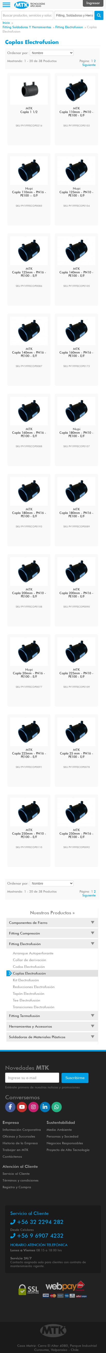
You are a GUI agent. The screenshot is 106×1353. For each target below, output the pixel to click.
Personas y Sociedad (62, 1136)
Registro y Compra (17, 1187)
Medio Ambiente (59, 1129)
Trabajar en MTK (15, 1150)
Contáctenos (12, 1156)
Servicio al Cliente (16, 1173)
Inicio (6, 23)
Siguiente (89, 65)
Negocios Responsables (65, 1143)
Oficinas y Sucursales (19, 1136)
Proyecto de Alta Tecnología (68, 1150)
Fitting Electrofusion (69, 27)
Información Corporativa (22, 1129)
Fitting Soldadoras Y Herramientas (27, 27)
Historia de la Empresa (20, 1143)
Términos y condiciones (21, 1180)
